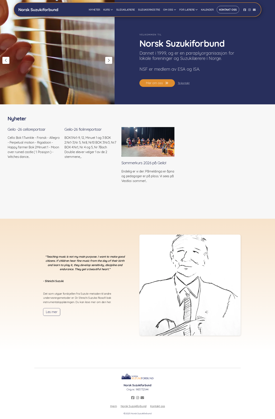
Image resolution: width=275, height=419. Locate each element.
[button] (5, 60)
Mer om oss (154, 83)
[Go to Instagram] (249, 9)
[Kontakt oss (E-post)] (254, 9)
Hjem (113, 406)
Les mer (51, 312)
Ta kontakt (184, 83)
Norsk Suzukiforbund (133, 406)
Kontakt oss (157, 406)
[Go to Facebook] (244, 9)
